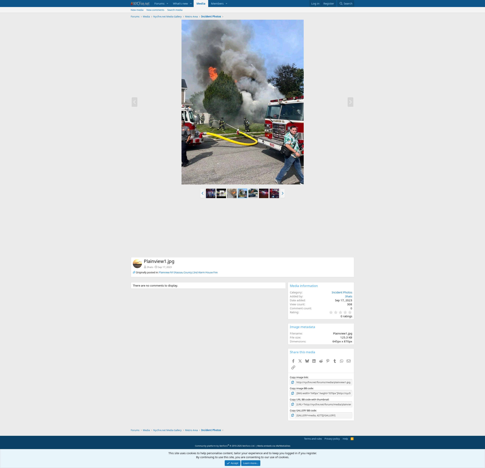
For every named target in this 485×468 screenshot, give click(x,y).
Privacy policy (332, 438)
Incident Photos (342, 292)
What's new (180, 3)
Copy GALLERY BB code (303, 410)
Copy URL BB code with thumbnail (309, 399)
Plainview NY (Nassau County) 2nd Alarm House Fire (188, 272)
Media (200, 3)
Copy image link (299, 377)
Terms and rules (313, 438)
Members (217, 3)
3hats (150, 267)
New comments (155, 10)
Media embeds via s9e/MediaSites (273, 445)
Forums (159, 3)
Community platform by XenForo (225, 445)
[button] (167, 3)
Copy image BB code (301, 388)
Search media (174, 10)
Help (345, 438)
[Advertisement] (242, 228)
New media (137, 10)
